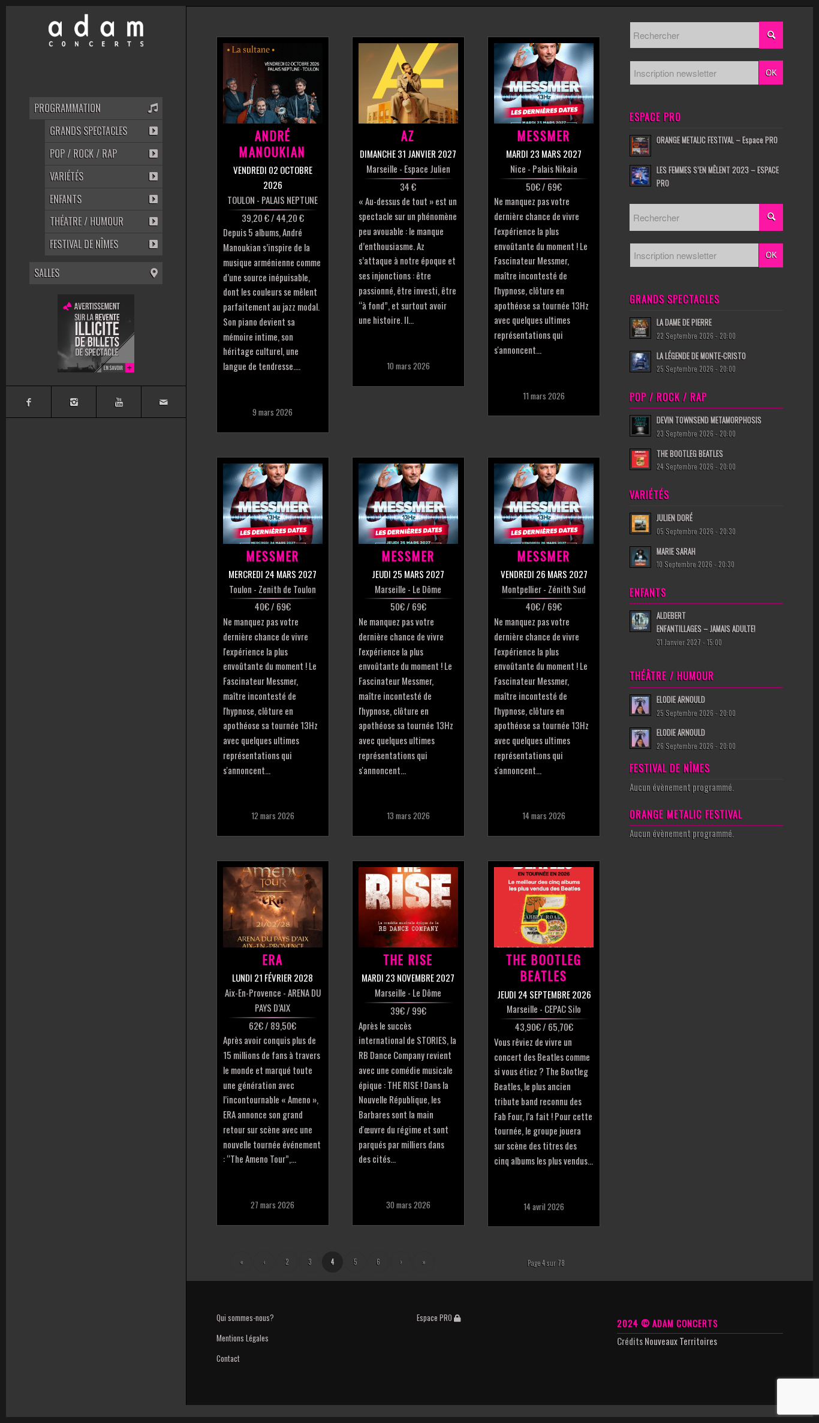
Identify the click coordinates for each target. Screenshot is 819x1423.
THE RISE (408, 959)
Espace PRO (435, 1317)
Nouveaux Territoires (681, 1340)
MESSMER (543, 135)
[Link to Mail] (163, 401)
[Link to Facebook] (28, 401)
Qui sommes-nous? (245, 1317)
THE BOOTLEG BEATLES (544, 967)
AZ (408, 135)
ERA (273, 959)
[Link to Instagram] (73, 401)
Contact (228, 1358)
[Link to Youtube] (118, 401)
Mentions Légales (242, 1338)
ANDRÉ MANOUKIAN (272, 143)
